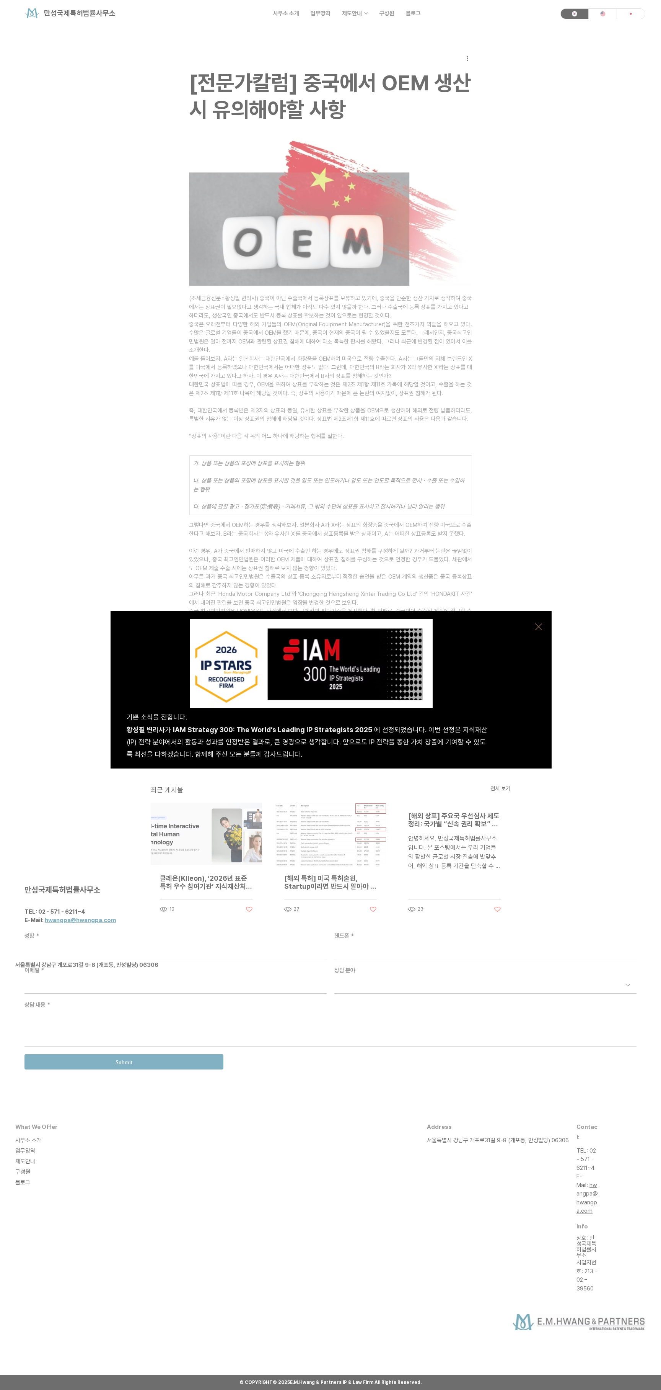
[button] (538, 627)
